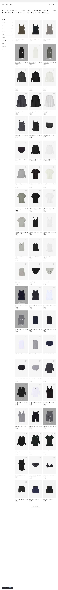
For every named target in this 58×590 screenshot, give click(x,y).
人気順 (54, 10)
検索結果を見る (7, 587)
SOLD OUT (21, 52)
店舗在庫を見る (22, 60)
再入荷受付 (22, 58)
